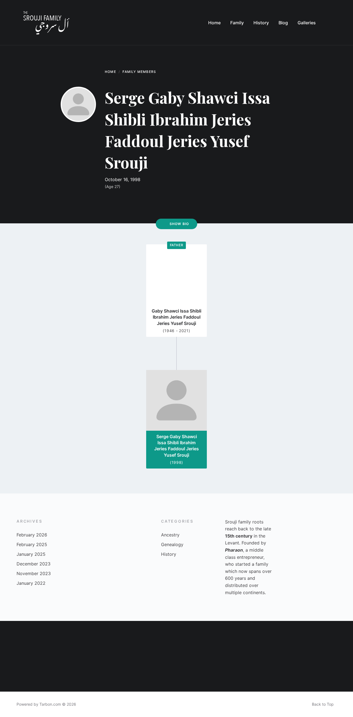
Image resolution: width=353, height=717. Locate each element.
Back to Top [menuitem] (323, 704)
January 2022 (31, 583)
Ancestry (170, 535)
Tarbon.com (50, 704)
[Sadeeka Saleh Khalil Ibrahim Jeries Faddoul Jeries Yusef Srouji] (264, 638)
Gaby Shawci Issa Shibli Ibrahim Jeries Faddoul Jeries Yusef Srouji (176, 317)
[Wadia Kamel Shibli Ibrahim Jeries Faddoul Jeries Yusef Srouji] (194, 638)
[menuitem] (214, 22)
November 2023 (34, 573)
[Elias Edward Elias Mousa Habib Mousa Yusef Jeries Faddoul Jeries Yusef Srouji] (335, 674)
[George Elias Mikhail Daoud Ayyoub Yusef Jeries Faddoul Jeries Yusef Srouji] (335, 638)
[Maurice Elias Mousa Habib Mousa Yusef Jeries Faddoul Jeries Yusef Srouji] (300, 638)
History (168, 554)
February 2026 (32, 535)
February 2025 (32, 544)
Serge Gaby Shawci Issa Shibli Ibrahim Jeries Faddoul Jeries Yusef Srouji (176, 446)
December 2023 (33, 564)
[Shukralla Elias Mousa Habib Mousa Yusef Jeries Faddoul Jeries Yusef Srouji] (194, 674)
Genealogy (172, 544)
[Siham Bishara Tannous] (88, 674)
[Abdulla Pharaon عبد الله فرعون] (264, 674)
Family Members (139, 72)
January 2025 (31, 554)
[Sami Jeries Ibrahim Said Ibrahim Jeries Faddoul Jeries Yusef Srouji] (53, 674)
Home (110, 72)
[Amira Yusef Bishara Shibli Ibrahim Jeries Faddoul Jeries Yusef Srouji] (17, 674)
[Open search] (330, 22)
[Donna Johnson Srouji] (17, 638)
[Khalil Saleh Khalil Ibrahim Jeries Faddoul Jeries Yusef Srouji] (88, 638)
